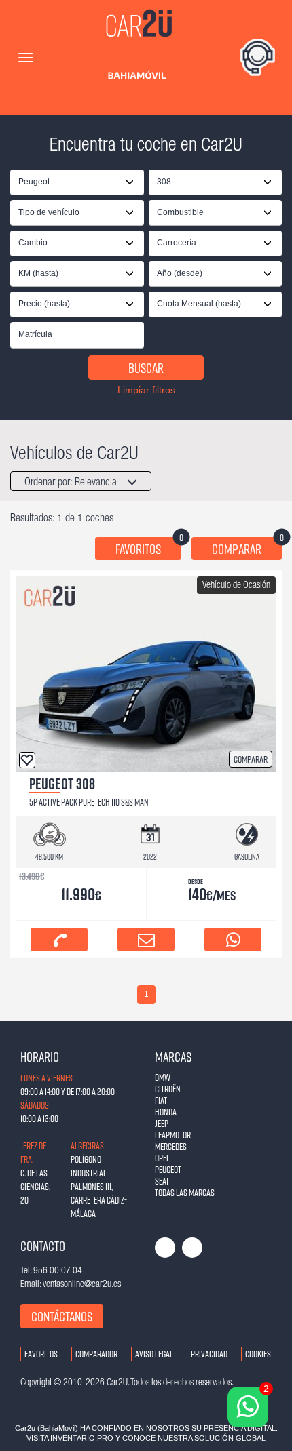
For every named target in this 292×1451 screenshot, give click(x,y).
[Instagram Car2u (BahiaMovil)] (192, 1247)
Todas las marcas (185, 1192)
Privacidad (209, 1353)
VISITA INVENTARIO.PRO (69, 1438)
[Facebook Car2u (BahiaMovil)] (165, 1247)
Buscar (146, 367)
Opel (162, 1158)
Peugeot (168, 1169)
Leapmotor (173, 1134)
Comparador (96, 1353)
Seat (162, 1181)
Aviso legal (154, 1353)
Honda (166, 1111)
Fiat (161, 1100)
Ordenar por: (70, 483)
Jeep (161, 1123)
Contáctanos (61, 1316)
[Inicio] (140, 57)
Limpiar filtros (146, 389)
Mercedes (171, 1146)
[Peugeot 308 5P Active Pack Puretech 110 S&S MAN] (146, 673)
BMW (162, 1077)
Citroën (168, 1088)
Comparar (247, 547)
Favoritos (148, 547)
